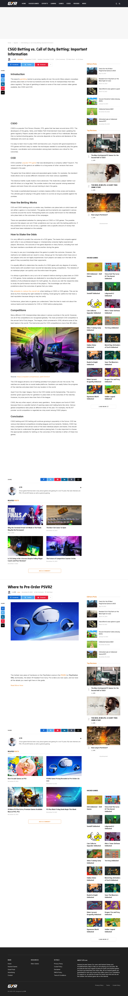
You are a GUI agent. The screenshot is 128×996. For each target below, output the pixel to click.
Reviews (76, 3)
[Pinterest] (3, 88)
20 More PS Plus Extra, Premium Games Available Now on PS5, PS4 (25, 810)
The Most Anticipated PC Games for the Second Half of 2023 (105, 156)
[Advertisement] (64, 23)
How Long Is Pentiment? (99, 215)
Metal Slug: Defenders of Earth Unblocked (112, 346)
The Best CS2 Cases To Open (56, 528)
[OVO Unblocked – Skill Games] (94, 267)
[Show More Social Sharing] (50, 64)
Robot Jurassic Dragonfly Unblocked (94, 380)
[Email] (3, 92)
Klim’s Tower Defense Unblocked (112, 311)
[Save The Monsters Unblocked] (112, 355)
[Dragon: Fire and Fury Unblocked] (112, 372)
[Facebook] (3, 75)
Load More (103, 406)
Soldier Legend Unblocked (110, 397)
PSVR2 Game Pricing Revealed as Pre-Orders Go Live (62, 779)
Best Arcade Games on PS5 (17, 778)
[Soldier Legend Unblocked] (112, 389)
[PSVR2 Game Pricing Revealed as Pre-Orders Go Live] (64, 766)
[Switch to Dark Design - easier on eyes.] (116, 3)
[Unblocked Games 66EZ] (92, 111)
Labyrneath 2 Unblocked (109, 294)
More (84, 3)
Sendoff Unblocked (93, 293)
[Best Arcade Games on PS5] (25, 766)
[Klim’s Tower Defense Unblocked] (112, 303)
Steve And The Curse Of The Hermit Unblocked (112, 276)
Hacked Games (34, 3)
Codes (68, 3)
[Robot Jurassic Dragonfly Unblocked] (94, 372)
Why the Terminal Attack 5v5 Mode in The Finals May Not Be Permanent (24, 529)
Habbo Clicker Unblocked (91, 346)
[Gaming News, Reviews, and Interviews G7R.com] (12, 3)
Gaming (53, 3)
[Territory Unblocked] (112, 321)
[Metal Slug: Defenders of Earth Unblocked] (112, 338)
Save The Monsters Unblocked (111, 363)
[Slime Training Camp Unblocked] (94, 321)
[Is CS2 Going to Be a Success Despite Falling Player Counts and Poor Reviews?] (25, 546)
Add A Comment (44, 571)
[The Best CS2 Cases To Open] (64, 515)
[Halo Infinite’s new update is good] (92, 91)
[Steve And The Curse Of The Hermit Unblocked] (112, 267)
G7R (14, 59)
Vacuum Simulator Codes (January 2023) (109, 100)
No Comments (61, 59)
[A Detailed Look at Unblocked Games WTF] (92, 121)
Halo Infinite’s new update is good (109, 89)
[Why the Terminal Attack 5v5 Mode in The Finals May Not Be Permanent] (25, 515)
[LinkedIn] (3, 84)
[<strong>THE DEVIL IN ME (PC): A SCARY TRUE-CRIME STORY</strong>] (103, 173)
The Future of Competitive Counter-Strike (61, 558)
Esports (20, 59)
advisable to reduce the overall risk (26, 291)
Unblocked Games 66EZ (106, 109)
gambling (23, 79)
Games (61, 3)
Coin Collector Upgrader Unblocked (94, 311)
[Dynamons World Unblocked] (94, 389)
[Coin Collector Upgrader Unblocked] (94, 303)
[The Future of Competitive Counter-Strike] (64, 546)
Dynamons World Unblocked (93, 397)
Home (24, 3)
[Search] (119, 3)
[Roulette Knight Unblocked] (94, 355)
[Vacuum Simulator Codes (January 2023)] (92, 101)
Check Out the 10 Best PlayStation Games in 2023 (107, 70)
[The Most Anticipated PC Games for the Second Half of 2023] (103, 143)
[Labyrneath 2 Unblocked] (112, 286)
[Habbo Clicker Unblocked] (94, 338)
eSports (45, 3)
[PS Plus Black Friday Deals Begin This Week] (64, 797)
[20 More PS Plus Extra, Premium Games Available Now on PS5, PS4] (25, 797)
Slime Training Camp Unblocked (94, 329)
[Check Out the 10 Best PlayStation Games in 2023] (92, 71)
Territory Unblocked (112, 328)
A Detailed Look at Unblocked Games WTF (108, 120)
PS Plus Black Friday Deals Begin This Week (61, 809)
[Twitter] (3, 80)
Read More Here (17, 685)
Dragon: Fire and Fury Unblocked (112, 380)
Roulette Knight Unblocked (92, 363)
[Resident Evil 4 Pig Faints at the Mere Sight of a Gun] (92, 81)
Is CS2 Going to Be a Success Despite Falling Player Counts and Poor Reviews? (25, 559)
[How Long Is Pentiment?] (103, 202)
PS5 (19, 592)
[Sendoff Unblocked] (94, 286)
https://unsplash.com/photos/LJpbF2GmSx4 (33, 377)
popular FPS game (29, 163)
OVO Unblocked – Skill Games (94, 275)
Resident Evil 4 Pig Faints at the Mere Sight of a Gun (109, 80)
